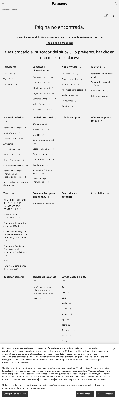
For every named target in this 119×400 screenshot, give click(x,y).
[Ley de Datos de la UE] (74, 280)
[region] (59, 372)
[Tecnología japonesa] (45, 280)
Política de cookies (46, 379)
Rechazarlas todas (105, 393)
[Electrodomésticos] (15, 120)
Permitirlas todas (84, 393)
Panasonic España (9, 9)
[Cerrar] (114, 348)
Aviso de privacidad (72, 379)
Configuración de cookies (15, 393)
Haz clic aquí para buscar (59, 42)
